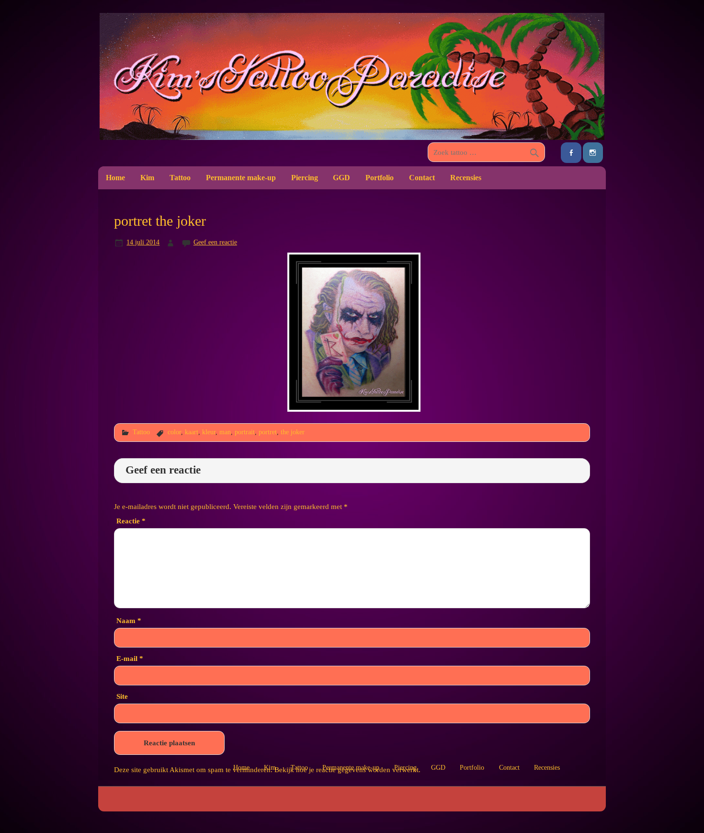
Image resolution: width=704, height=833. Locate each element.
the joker (293, 432)
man (225, 432)
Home (115, 178)
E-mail (129, 658)
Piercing (304, 178)
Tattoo (180, 178)
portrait (245, 432)
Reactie (131, 520)
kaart (191, 432)
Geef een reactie (215, 242)
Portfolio (379, 178)
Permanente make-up (241, 178)
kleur (209, 432)
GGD (341, 178)
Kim (147, 178)
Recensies (465, 178)
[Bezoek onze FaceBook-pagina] (571, 152)
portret (268, 432)
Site (122, 696)
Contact (422, 178)
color (174, 432)
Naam (128, 620)
